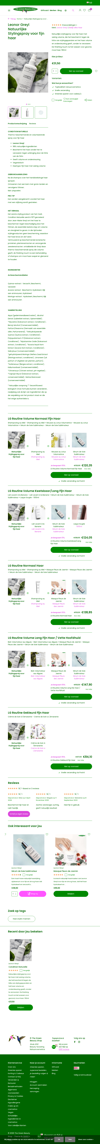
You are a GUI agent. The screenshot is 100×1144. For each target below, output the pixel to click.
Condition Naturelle (18, 967)
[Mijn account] (80, 10)
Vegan (10, 1112)
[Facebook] (75, 1042)
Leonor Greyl (62, 27)
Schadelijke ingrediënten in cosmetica (14, 1118)
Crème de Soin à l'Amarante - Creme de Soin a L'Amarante (33, 716)
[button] (26, 104)
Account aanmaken (38, 1085)
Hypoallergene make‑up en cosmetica (14, 1105)
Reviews (32, 123)
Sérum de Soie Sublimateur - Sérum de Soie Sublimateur (44, 425)
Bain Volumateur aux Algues (38, 672)
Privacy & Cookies (15, 1096)
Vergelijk (58, 100)
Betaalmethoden (15, 1086)
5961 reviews (64, 1049)
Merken (53, 10)
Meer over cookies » (85, 1139)
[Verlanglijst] (84, 10)
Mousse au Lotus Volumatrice (59, 452)
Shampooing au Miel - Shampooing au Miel (26, 423)
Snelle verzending (62, 90)
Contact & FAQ (14, 1076)
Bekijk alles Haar (75, 27)
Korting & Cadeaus (16, 1073)
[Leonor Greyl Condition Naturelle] (21, 950)
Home (19, 19)
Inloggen (33, 1081)
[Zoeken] (73, 10)
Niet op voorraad (76, 71)
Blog (60, 10)
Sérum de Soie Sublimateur (79, 452)
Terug (13, 19)
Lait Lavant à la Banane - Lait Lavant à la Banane (28, 495)
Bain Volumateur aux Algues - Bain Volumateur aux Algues (32, 642)
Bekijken (71, 894)
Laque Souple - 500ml (29, 497)
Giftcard (45, 10)
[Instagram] (79, 1042)
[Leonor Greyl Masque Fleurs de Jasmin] (71, 849)
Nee (70, 1139)
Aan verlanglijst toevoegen (70, 100)
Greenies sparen (15, 1070)
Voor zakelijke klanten (17, 1125)
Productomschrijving (17, 123)
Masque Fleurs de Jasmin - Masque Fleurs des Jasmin (69, 569)
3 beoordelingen (69, 25)
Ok (59, 1139)
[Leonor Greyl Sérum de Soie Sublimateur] (28, 849)
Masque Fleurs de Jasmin (58, 599)
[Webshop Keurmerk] (76, 1068)
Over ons (12, 1067)
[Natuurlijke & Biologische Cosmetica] (25, 10)
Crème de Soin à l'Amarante (38, 744)
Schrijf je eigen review (19, 814)
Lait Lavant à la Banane (38, 525)
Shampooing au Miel (38, 452)
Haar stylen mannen (21, 919)
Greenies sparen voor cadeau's (68, 94)
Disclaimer (12, 1099)
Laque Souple (79, 524)
